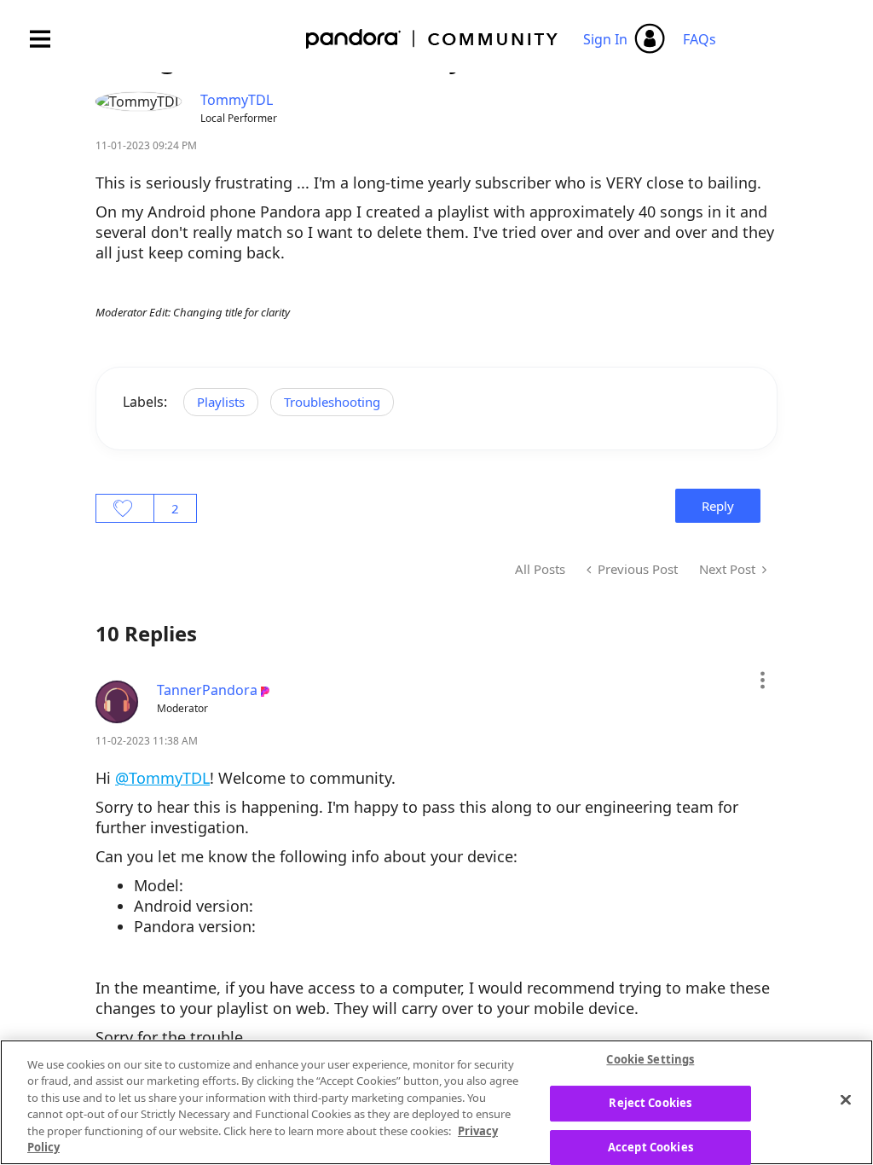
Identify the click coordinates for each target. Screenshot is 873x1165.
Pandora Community (433, 39)
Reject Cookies (650, 1102)
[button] (762, 680)
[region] (436, 1102)
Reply (718, 505)
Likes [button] (124, 508)
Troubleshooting (332, 401)
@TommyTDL (162, 778)
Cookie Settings (650, 1060)
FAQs (699, 39)
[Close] (845, 1100)
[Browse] (48, 39)
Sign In (605, 39)
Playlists (221, 401)
